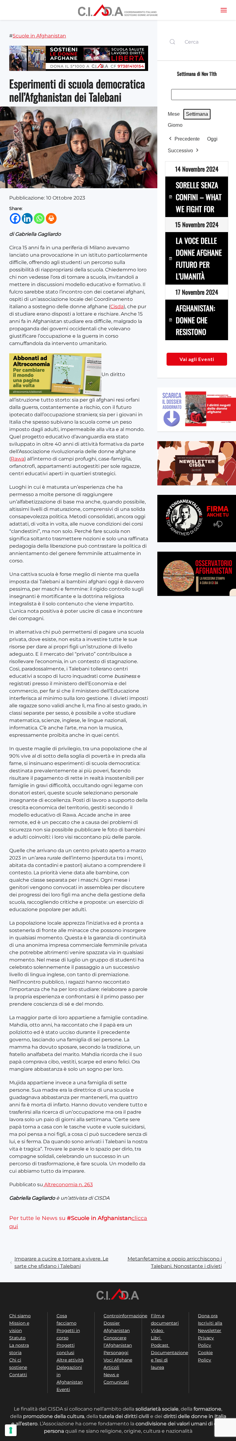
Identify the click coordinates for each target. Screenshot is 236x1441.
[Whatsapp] (39, 218)
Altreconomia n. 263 (68, 1184)
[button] (224, 10)
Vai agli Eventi (196, 359)
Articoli (111, 1367)
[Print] (51, 218)
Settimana (197, 114)
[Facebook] (15, 218)
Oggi (212, 139)
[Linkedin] (27, 218)
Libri (156, 1338)
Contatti (18, 1374)
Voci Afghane (118, 1360)
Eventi (63, 1389)
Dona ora (208, 1316)
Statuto (17, 1338)
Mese (174, 114)
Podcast (160, 1345)
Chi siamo (20, 1316)
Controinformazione (125, 1316)
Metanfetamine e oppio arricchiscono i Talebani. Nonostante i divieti (175, 1262)
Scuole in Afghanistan (39, 36)
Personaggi (116, 1352)
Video (157, 1330)
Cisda (117, 306)
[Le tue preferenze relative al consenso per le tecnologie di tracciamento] (11, 1430)
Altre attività (70, 1360)
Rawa (17, 459)
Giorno (175, 125)
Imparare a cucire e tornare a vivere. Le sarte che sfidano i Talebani (61, 1262)
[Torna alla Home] (118, 10)
